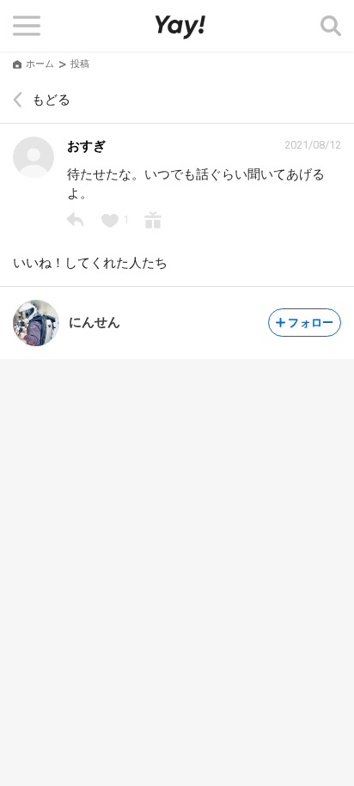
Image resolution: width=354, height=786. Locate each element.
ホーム (40, 64)
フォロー (310, 322)
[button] (27, 26)
